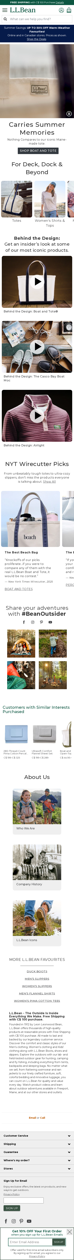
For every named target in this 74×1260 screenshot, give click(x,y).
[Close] (69, 1232)
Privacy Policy (37, 1256)
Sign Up (58, 1242)
